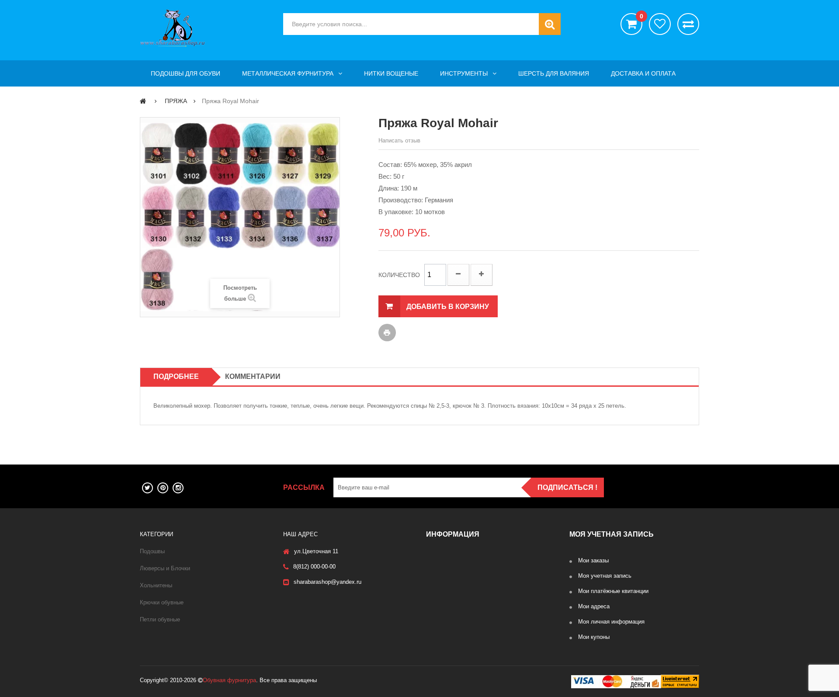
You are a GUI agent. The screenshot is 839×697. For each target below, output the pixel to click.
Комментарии (253, 376)
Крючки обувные (162, 602)
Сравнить (688, 24)
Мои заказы (593, 560)
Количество (399, 274)
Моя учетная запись (604, 575)
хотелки (660, 24)
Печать (387, 332)
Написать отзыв (399, 140)
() (641, 16)
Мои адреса (594, 606)
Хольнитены (156, 585)
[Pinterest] (162, 487)
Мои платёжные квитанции (613, 591)
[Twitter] (147, 487)
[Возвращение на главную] (143, 100)
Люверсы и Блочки (165, 568)
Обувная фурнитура (229, 680)
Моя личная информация (611, 621)
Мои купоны (594, 637)
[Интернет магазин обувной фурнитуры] (205, 28)
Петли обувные (160, 619)
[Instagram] (178, 487)
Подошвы (152, 551)
